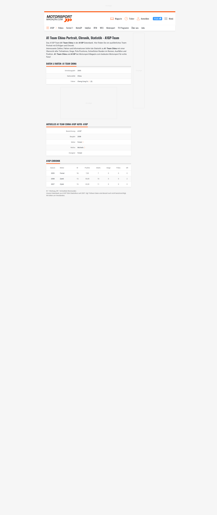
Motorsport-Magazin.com (59, 18)
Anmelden (145, 18)
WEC (101, 27)
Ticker (131, 18)
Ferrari (79, 142)
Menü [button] (171, 18)
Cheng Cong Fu (82, 81)
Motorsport (110, 27)
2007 (53, 184)
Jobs (143, 27)
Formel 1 (69, 27)
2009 (53, 173)
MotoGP (79, 27)
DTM (95, 27)
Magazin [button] (118, 18)
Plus (156, 18)
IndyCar (88, 27)
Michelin (80, 147)
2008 (53, 179)
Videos (60, 27)
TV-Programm (123, 27)
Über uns (135, 27)
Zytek (62, 179)
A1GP (52, 27)
